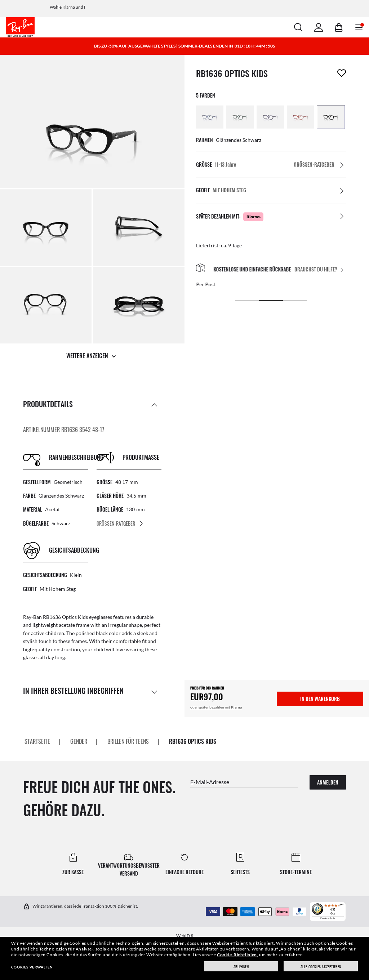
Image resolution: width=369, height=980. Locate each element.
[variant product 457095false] (240, 117)
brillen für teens (128, 741)
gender (78, 741)
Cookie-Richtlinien (237, 954)
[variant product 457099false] (209, 117)
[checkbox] (341, 73)
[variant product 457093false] (270, 117)
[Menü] (341, 906)
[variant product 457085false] (330, 117)
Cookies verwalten (32, 967)
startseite (37, 741)
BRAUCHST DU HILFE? (315, 269)
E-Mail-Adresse (209, 781)
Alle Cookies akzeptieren (321, 966)
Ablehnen (241, 966)
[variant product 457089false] (300, 117)
